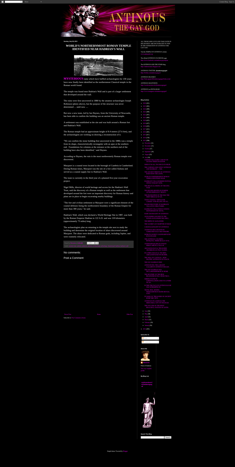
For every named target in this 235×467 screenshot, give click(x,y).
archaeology (96, 246)
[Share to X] (93, 243)
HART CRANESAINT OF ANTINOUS (156, 214)
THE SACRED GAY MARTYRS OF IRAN (157, 224)
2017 (144, 129)
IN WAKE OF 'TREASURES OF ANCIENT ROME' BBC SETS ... (157, 297)
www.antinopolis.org (147, 54)
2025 (144, 106)
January (147, 325)
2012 (144, 329)
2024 (144, 109)
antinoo (79, 246)
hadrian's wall (124, 246)
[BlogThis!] (90, 243)
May (146, 314)
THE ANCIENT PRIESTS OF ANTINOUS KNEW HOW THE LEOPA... (157, 173)
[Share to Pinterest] (97, 243)
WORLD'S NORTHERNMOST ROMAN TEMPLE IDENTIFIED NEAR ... (156, 177)
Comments (147, 342)
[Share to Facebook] (95, 243)
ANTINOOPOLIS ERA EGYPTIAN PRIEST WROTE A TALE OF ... (155, 244)
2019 (144, 123)
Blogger (125, 451)
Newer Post (67, 314)
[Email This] (88, 243)
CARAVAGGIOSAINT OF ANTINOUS (156, 227)
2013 (144, 140)
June (146, 311)
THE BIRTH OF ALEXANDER (154, 221)
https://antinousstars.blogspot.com (150, 66)
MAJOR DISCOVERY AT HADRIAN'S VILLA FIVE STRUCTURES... (156, 205)
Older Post (130, 314)
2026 (144, 103)
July (146, 157)
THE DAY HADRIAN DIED (153, 262)
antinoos (84, 246)
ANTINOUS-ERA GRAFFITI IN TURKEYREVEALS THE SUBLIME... (157, 230)
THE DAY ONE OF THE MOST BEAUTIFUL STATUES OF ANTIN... (156, 306)
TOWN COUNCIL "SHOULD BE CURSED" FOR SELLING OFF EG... (156, 200)
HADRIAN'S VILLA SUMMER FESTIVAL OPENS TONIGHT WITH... (157, 182)
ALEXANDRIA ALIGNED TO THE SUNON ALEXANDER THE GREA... (157, 217)
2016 (144, 132)
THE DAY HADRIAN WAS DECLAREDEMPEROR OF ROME (156, 270)
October (147, 149)
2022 (144, 115)
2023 (144, 112)
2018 (144, 126)
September (148, 152)
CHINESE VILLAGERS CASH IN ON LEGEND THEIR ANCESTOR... (156, 160)
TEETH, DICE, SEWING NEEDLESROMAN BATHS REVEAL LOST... (157, 291)
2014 (144, 138)
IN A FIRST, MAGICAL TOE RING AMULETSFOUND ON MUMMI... (156, 254)
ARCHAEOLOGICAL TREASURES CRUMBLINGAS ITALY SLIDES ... (156, 249)
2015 (144, 135)
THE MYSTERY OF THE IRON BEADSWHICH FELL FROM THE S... (157, 275)
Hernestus (146, 362)
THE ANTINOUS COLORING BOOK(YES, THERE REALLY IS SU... (157, 240)
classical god (111, 246)
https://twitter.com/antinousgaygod (150, 73)
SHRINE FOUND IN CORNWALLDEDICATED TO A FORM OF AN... (157, 280)
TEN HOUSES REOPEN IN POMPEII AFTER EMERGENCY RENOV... (156, 191)
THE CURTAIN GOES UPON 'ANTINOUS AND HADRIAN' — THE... (157, 168)
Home (99, 314)
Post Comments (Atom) (78, 318)
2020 (144, 120)
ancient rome (72, 246)
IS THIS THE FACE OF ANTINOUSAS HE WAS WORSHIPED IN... (157, 286)
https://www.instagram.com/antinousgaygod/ (154, 91)
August (147, 154)
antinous (90, 246)
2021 (144, 117)
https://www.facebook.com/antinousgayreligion (154, 60)
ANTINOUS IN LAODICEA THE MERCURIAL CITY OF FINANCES (156, 302)
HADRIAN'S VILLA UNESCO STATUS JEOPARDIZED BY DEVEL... (156, 210)
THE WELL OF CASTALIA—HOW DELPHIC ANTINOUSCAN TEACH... (157, 258)
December (148, 143)
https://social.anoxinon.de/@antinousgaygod (153, 85)
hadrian (118, 246)
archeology (104, 246)
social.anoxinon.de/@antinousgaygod (146, 384)
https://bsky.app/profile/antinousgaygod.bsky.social (155, 79)
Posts (145, 338)
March (147, 319)
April (146, 317)
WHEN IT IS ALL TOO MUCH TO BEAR (157, 164)
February (147, 322)
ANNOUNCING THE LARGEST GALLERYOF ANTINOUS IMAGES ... (157, 266)
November (148, 146)
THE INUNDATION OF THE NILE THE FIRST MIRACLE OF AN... (156, 196)
